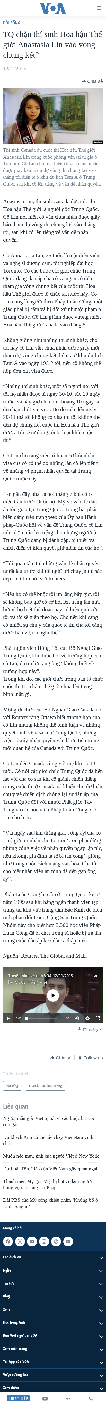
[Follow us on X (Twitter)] (20, 1241)
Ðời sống (11, 23)
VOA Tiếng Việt (31, 982)
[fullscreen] (98, 1018)
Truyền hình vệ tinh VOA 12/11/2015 (40, 976)
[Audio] (68, 1398)
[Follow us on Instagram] (44, 1241)
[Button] (92, 81)
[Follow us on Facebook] (8, 1241)
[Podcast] (56, 1241)
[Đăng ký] (68, 1241)
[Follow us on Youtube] (32, 1241)
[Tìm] (91, 1398)
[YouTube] (45, 1398)
